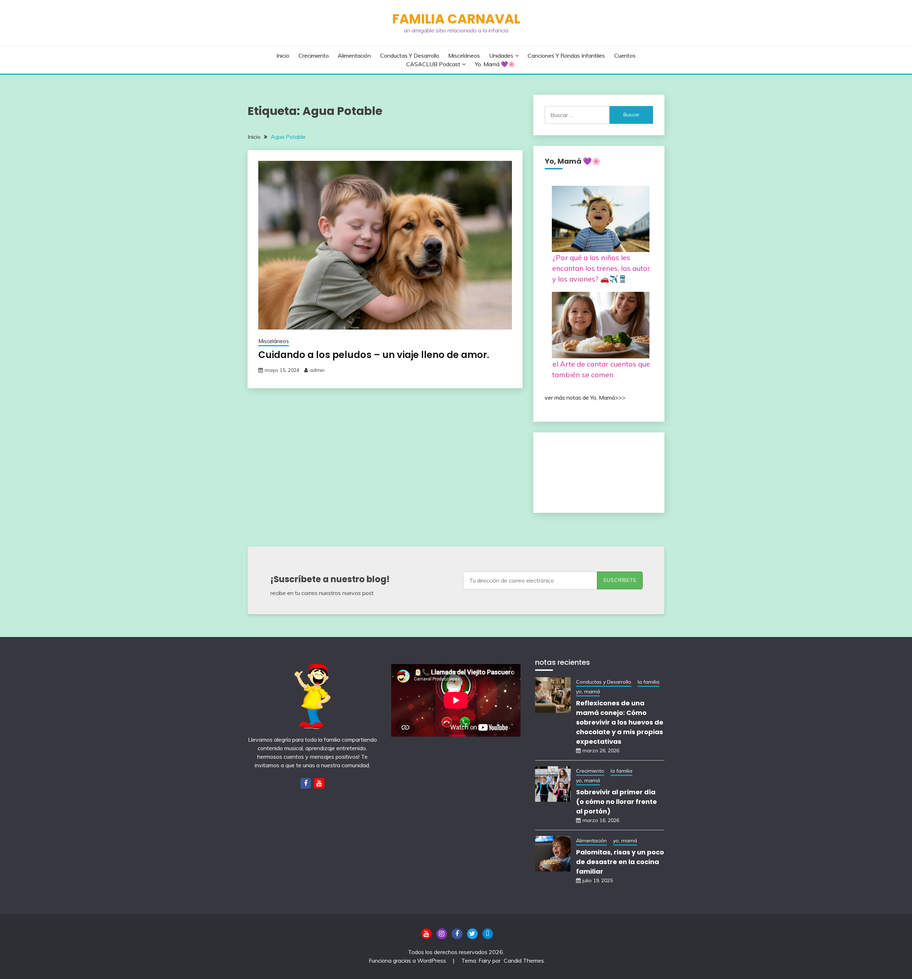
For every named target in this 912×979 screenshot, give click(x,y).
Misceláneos (464, 55)
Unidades (501, 55)
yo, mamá (588, 691)
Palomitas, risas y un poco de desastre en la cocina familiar (620, 862)
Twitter (472, 933)
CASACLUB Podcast (433, 64)
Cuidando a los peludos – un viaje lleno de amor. (373, 354)
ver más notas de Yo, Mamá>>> (585, 397)
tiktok (487, 933)
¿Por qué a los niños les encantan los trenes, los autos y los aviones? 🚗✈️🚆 (601, 268)
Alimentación (354, 55)
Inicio (282, 55)
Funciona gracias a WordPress (408, 960)
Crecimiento (314, 55)
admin (317, 370)
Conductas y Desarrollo (409, 55)
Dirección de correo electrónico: (530, 579)
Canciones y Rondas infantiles (566, 55)
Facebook (457, 933)
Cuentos (625, 55)
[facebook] (305, 783)
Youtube (426, 933)
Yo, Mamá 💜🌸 (495, 64)
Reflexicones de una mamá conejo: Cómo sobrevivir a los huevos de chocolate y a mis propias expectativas (619, 722)
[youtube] (319, 783)
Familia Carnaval (456, 19)
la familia (648, 682)
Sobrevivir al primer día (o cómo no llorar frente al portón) (616, 802)
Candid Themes (524, 960)
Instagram (441, 933)
